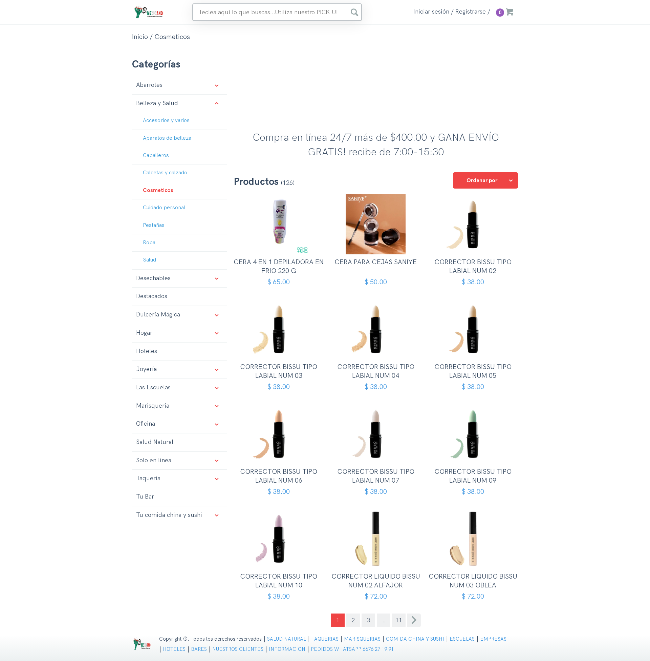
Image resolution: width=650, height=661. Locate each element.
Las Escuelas (153, 387)
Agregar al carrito (281, 243)
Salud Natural (154, 442)
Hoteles (146, 351)
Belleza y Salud (157, 103)
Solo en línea (153, 460)
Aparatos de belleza (167, 138)
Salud (149, 260)
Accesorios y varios (166, 120)
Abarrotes (149, 85)
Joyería (146, 369)
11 (398, 620)
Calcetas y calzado (165, 173)
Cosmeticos (158, 190)
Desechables (153, 278)
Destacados (151, 296)
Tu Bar (145, 496)
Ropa (149, 242)
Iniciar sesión (431, 11)
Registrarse (470, 11)
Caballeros (156, 155)
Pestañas (154, 225)
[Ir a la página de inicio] (149, 11)
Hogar (144, 332)
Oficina (145, 423)
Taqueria (148, 478)
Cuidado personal (164, 208)
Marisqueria (152, 405)
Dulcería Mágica (158, 314)
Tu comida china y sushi (169, 515)
